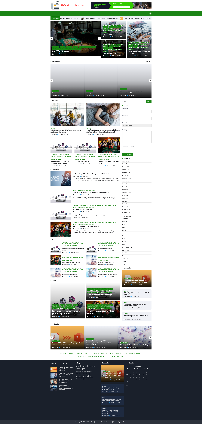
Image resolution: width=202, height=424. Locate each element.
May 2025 (124, 186)
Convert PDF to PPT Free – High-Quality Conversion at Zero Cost (78, 18)
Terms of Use (109, 353)
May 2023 (124, 204)
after (77, 366)
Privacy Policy (79, 353)
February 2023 (126, 209)
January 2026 (125, 169)
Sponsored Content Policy (117, 356)
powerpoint (85, 374)
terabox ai (79, 379)
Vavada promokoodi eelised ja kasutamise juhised (131, 92)
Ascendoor (109, 422)
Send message (128, 154)
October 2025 (125, 175)
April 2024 (125, 195)
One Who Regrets (109, 53)
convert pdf (92, 366)
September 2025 (126, 178)
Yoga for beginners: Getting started (86, 226)
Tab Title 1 (53, 363)
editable (78, 368)
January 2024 (125, 198)
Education (69, 47)
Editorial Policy (82, 356)
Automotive (55, 47)
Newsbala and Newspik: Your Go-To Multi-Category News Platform (135, 305)
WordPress (123, 422)
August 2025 (125, 181)
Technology (72, 48)
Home (125, 353)
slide (91, 376)
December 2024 (126, 189)
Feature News (82, 47)
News (123, 256)
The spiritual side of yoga (83, 161)
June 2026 (124, 164)
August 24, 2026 (138, 284)
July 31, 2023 (132, 95)
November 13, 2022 (66, 54)
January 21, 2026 (64, 134)
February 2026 (126, 166)
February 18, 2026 (138, 307)
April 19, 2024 (65, 95)
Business (62, 47)
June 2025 (124, 184)
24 (127, 379)
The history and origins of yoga (106, 262)
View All (148, 61)
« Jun (127, 385)
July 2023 (124, 201)
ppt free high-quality (82, 376)
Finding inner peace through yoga (107, 274)
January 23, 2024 (100, 95)
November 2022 (126, 212)
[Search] (150, 13)
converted (84, 366)
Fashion (75, 47)
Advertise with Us (99, 353)
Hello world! (58, 51)
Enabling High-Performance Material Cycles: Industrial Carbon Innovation (136, 316)
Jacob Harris (128, 284)
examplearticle (91, 93)
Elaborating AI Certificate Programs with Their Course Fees (116, 18)
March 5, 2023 (64, 165)
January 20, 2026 (100, 134)
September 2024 (126, 192)
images (78, 374)
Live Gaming (125, 250)
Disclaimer (71, 353)
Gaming (94, 47)
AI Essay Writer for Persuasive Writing (134, 345)
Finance (124, 235)
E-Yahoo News (90, 422)
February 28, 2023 (143, 55)
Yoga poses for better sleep (69, 274)
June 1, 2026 (136, 296)
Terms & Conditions (134, 353)
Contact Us (118, 353)
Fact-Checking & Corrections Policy (98, 356)
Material (124, 253)
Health (54, 48)
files (84, 368)
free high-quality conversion (84, 371)
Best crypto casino (58, 93)
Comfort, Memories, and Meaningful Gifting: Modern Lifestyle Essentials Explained (103, 131)
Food (89, 47)
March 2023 (125, 206)
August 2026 (125, 161)
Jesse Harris (56, 54)
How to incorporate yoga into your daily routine (59, 162)
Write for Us (88, 353)
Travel (79, 48)
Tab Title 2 (65, 363)
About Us (63, 353)
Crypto (124, 224)
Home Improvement (63, 48)
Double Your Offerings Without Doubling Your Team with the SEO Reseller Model (98, 343)
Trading (124, 261)
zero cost (86, 379)
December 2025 (126, 172)
